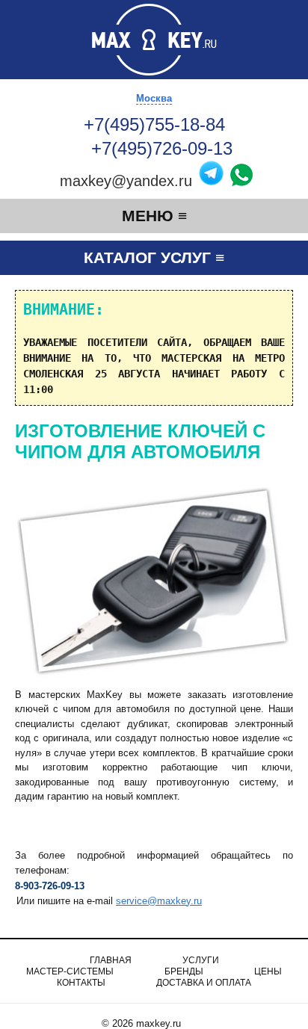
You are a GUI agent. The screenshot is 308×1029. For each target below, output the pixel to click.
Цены (268, 971)
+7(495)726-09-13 (164, 148)
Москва (154, 98)
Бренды (183, 971)
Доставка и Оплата (203, 982)
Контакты (81, 982)
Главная (111, 960)
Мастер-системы (70, 971)
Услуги (200, 960)
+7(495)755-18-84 (154, 124)
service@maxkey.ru (159, 900)
